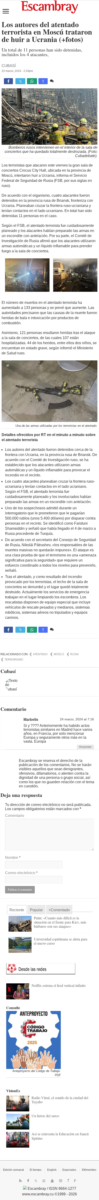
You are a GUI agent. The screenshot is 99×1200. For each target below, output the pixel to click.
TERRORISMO (13, 659)
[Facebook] (28, 1181)
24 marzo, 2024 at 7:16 (77, 719)
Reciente (16, 910)
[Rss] (20, 1181)
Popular (36, 910)
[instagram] (60, 1181)
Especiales (69, 1169)
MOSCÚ (59, 654)
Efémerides (89, 1169)
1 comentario (65, 81)
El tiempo (35, 1169)
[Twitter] (36, 1181)
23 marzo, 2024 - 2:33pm (17, 71)
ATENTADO (40, 654)
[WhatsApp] (44, 1181)
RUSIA (74, 654)
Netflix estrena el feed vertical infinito (59, 985)
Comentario (14, 816)
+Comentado (59, 910)
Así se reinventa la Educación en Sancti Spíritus (60, 1135)
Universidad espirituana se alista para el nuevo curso (60, 941)
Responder (85, 746)
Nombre (12, 858)
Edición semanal (13, 1169)
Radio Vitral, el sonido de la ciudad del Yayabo (60, 1099)
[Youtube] (52, 1181)
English (52, 1169)
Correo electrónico (21, 873)
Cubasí (9, 66)
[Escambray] (49, 7)
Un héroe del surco (45, 1115)
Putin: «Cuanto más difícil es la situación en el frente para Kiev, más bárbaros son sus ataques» (60, 922)
